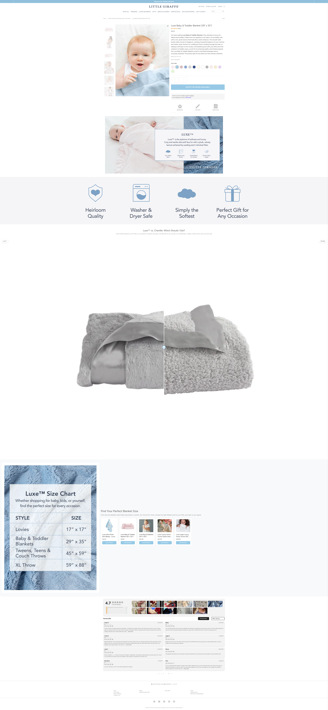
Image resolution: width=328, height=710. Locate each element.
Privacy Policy (172, 707)
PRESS (140, 690)
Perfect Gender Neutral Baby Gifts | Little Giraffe (119, 18)
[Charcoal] (207, 67)
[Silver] (190, 67)
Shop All (126, 11)
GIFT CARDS (116, 692)
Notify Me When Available (198, 87)
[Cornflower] (185, 67)
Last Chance (200, 11)
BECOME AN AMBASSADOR (196, 693)
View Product (109, 542)
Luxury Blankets (145, 11)
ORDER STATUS (194, 692)
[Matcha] (173, 71)
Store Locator (211, 6)
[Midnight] (194, 67)
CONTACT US (117, 695)
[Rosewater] (211, 67)
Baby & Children (163, 11)
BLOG (115, 690)
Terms (167, 707)
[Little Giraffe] (164, 7)
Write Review (203, 618)
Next (224, 18)
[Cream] (198, 67)
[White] (202, 67)
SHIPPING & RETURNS (144, 692)
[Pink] (173, 67)
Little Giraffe (151, 707)
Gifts (154, 11)
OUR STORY (167, 690)
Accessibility (163, 707)
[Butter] (215, 67)
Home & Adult (175, 11)
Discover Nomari (188, 11)
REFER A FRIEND (117, 693)
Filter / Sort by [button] (216, 618)
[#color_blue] (142, 60)
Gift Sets (201, 6)
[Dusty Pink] (181, 67)
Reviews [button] (107, 618)
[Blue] (177, 67)
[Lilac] (220, 67)
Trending (134, 11)
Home (104, 18)
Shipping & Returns (179, 707)
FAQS (191, 690)
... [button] (130, 631)
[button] (314, 1)
